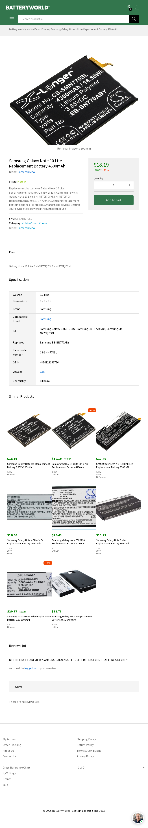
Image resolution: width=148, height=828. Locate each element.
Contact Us (9, 756)
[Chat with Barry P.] (138, 818)
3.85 (42, 371)
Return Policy (85, 745)
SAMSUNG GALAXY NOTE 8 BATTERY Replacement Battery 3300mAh (114, 465)
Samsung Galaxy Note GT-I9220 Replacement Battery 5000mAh (68, 542)
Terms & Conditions (89, 750)
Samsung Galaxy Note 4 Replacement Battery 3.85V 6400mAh (72, 618)
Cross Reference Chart (16, 767)
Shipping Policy (86, 739)
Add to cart (113, 200)
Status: (13, 181)
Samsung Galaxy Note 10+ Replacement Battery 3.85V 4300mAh (28, 465)
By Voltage (9, 773)
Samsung (45, 319)
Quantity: (99, 178)
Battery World (17, 29)
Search (134, 19)
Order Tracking (12, 745)
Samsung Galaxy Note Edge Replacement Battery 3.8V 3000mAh (29, 618)
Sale (5, 784)
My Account (10, 739)
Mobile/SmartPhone (38, 29)
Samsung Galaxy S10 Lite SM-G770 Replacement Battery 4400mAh (70, 465)
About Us (8, 750)
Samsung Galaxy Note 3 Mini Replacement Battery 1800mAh (113, 542)
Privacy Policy (85, 756)
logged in (30, 668)
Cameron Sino (26, 172)
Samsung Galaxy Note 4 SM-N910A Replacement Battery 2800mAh (25, 542)
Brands (7, 779)
